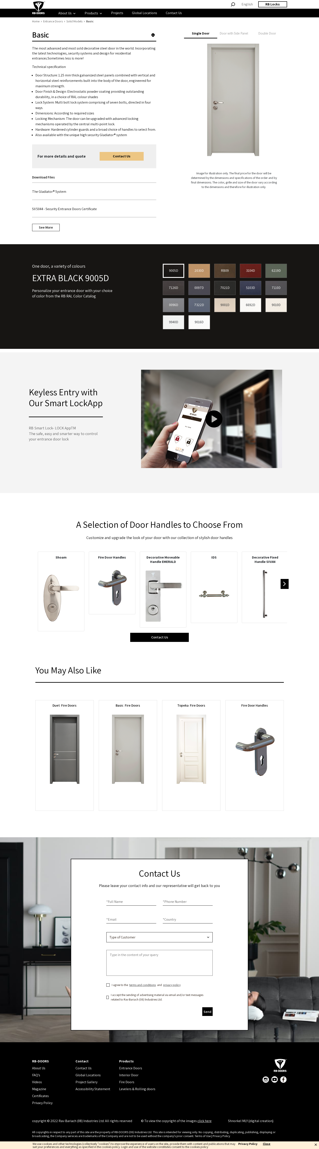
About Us (38, 1068)
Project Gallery (86, 1082)
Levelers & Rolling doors (137, 1089)
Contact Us (121, 156)
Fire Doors (126, 1082)
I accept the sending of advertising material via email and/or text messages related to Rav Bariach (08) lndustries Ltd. (157, 997)
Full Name (114, 901)
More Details (64, 795)
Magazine (39, 1089)
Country (169, 919)
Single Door (200, 33)
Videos (37, 1082)
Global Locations (88, 1075)
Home (35, 21)
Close (266, 1144)
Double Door (267, 33)
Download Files (43, 177)
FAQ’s (36, 1075)
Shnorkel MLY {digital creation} (250, 1121)
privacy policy (172, 985)
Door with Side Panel (234, 33)
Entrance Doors (53, 21)
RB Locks (272, 4)
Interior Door (128, 1075)
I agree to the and (146, 985)
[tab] (46, 177)
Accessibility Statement (93, 1089)
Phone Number (175, 901)
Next (285, 584)
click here (204, 1121)
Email (111, 919)
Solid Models (74, 21)
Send (207, 1011)
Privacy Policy (42, 1103)
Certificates (40, 1096)
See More (46, 227)
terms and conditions (142, 985)
